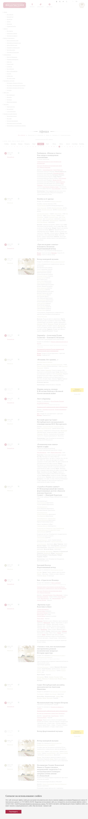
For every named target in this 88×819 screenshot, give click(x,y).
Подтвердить (13, 811)
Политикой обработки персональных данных (32, 804)
